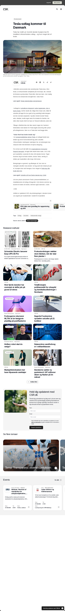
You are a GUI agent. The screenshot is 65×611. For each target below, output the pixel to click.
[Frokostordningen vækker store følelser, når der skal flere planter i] (47, 246)
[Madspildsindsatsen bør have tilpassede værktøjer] (17, 361)
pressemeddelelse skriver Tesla (25, 137)
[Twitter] (44, 82)
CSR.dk (23, 83)
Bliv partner (57, 2)
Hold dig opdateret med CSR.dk (51, 608)
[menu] (61, 9)
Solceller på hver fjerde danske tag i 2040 (33, 175)
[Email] (47, 82)
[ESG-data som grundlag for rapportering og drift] (32, 207)
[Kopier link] (51, 82)
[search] (57, 9)
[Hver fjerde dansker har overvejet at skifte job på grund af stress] (17, 277)
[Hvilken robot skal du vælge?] (17, 336)
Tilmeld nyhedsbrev (36, 427)
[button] (50, 201)
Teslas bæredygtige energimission (31, 101)
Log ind (49, 2)
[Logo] (6, 9)
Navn (30, 407)
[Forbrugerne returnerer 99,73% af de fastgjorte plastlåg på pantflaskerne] (17, 309)
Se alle (57, 480)
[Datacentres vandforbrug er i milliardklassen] (47, 336)
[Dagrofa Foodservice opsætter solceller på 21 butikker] (47, 309)
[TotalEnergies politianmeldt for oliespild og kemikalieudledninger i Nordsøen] (47, 278)
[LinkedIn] (40, 82)
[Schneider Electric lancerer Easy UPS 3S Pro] (17, 245)
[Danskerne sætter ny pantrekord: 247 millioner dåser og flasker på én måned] (47, 363)
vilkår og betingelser (36, 422)
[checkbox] (30, 422)
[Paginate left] (4, 455)
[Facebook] (37, 82)
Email (30, 414)
